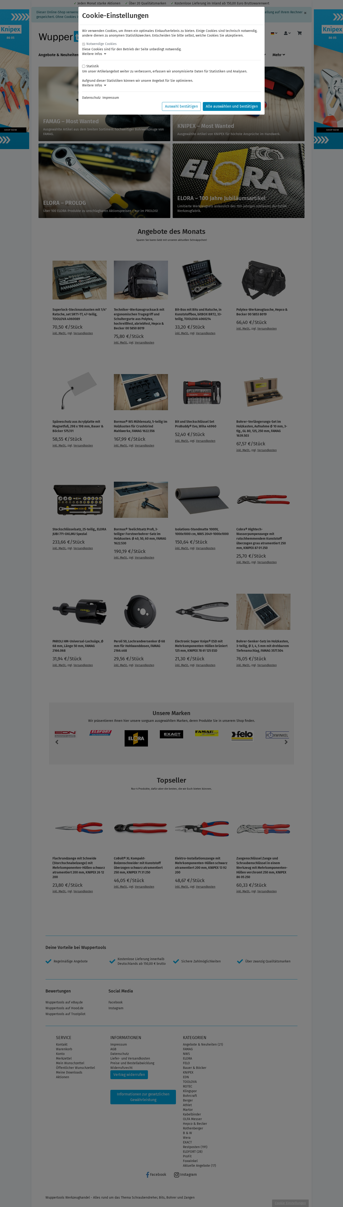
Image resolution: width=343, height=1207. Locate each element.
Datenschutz (91, 98)
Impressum (110, 98)
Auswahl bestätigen (181, 106)
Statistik (92, 66)
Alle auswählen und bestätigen (232, 106)
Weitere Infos (93, 54)
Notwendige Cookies (101, 44)
